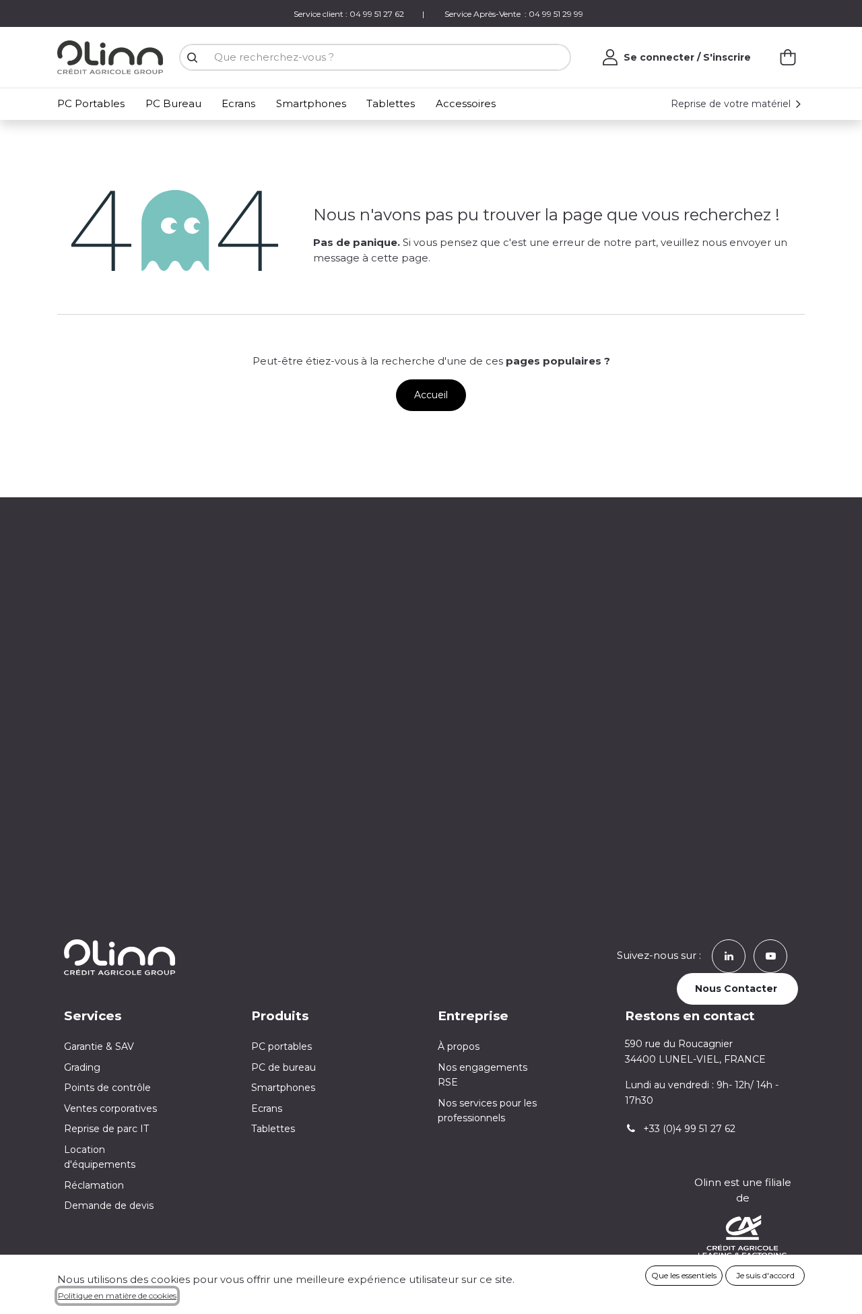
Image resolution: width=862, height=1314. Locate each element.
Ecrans (266, 1108)
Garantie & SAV (99, 1046)
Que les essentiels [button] (684, 1275)
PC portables (281, 1046)
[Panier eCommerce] (788, 57)
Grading (82, 1067)
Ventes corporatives (110, 1108)
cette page (399, 257)
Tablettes (273, 1129)
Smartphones (283, 1088)
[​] (728, 955)
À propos (458, 1046)
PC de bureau (283, 1067)
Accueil (431, 395)
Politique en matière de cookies (117, 1295)
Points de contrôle (107, 1088)
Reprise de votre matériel (732, 104)
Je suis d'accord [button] (765, 1275)
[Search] (192, 57)
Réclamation (94, 1185)
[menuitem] (93, 104)
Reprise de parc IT (106, 1129)
